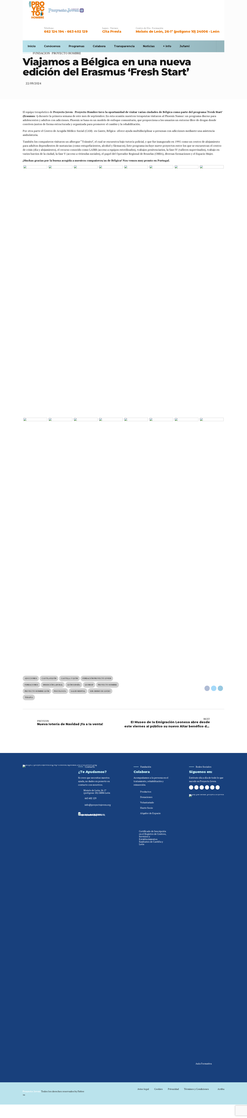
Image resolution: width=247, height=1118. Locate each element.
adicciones (31, 678)
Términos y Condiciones (196, 1089)
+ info (167, 46)
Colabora (99, 46)
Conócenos (52, 46)
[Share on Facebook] (207, 688)
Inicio (32, 46)
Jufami (185, 46)
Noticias (149, 46)
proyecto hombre (107, 684)
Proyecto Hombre (66, 53)
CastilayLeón (49, 678)
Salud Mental (78, 691)
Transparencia (124, 46)
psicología (60, 691)
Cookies (158, 1089)
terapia (29, 697)
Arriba (221, 1089)
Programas (76, 46)
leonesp (89, 684)
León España (73, 684)
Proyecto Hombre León (37, 691)
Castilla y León (69, 678)
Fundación (41, 53)
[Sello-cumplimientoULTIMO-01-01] (91, 938)
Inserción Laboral (53, 684)
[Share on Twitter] (213, 688)
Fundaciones (31, 684)
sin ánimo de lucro (100, 691)
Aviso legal (143, 1089)
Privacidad (173, 1089)
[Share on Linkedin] (220, 688)
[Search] (218, 46)
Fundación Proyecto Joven (97, 678)
